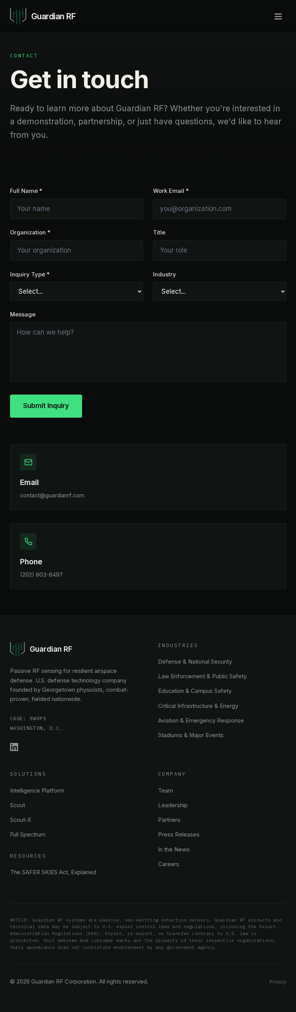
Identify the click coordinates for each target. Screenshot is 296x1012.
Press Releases (179, 834)
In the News (174, 849)
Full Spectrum (27, 834)
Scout (17, 805)
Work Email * (171, 190)
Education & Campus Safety (195, 690)
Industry (164, 274)
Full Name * (26, 190)
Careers (168, 864)
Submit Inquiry (46, 406)
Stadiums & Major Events (191, 735)
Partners (169, 819)
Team (165, 790)
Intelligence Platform (37, 790)
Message (22, 314)
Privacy (277, 982)
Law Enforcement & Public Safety (202, 676)
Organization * (30, 232)
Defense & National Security (195, 661)
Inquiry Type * (30, 274)
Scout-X (20, 819)
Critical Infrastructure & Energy (198, 706)
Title (159, 232)
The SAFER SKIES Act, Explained (53, 872)
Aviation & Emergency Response (201, 720)
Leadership (173, 805)
